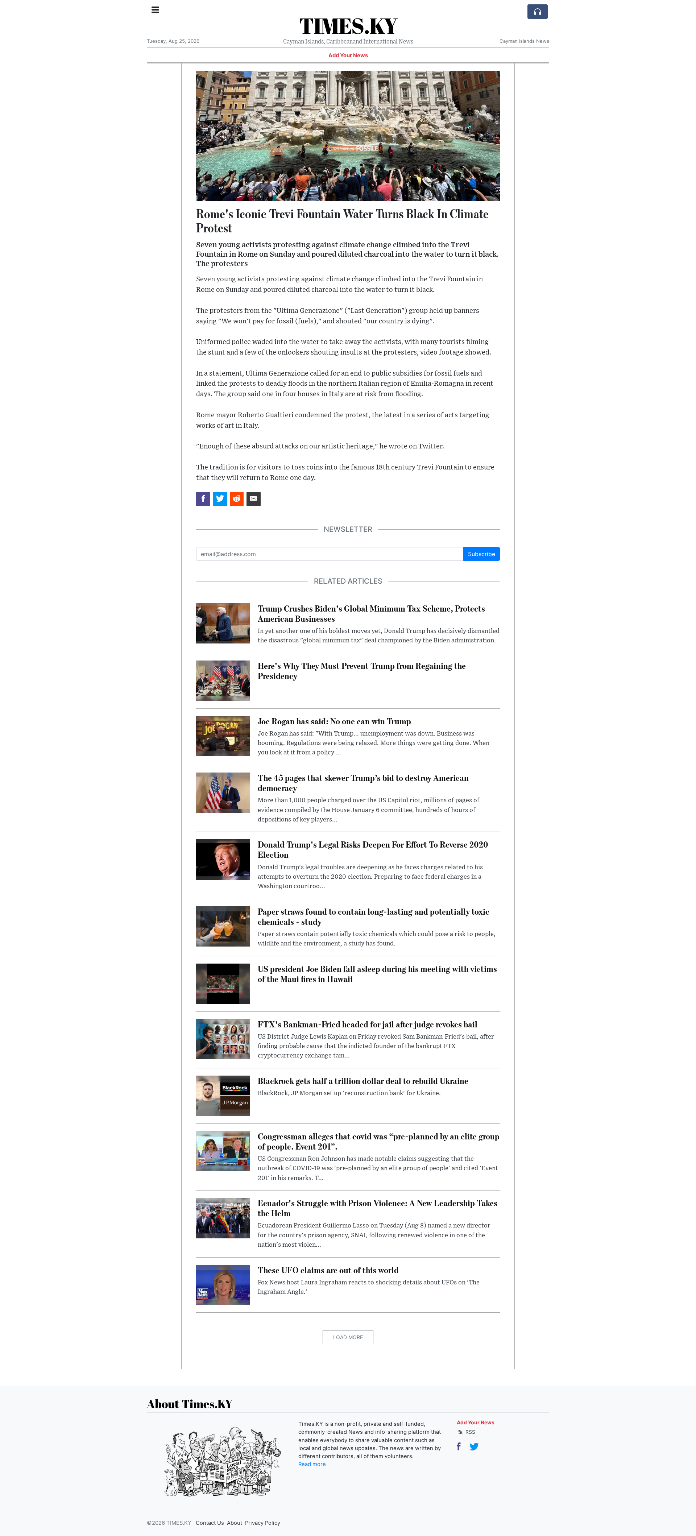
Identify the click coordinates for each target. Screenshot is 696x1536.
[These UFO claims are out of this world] (223, 1284)
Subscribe (481, 554)
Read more (312, 1464)
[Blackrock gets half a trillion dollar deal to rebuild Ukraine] (223, 1095)
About (234, 1523)
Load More (348, 1337)
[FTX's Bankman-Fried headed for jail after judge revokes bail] (223, 1038)
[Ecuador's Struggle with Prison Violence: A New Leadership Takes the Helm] (223, 1217)
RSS (469, 1432)
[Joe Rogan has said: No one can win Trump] (223, 735)
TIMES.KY (348, 25)
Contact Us (210, 1523)
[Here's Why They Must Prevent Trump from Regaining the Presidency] (223, 680)
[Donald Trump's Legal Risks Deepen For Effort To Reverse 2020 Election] (223, 859)
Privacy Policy (262, 1523)
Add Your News (348, 55)
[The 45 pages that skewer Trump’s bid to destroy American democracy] (223, 792)
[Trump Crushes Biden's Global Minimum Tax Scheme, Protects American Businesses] (223, 622)
